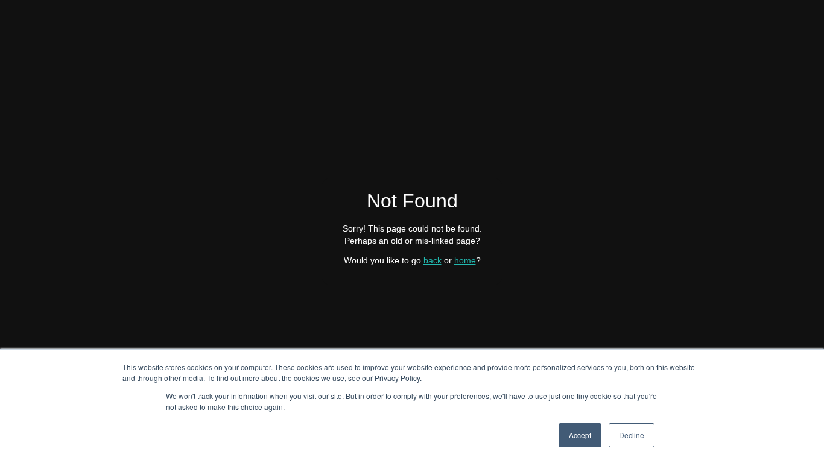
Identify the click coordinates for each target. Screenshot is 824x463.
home (465, 260)
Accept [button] (580, 435)
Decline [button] (631, 435)
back (432, 260)
